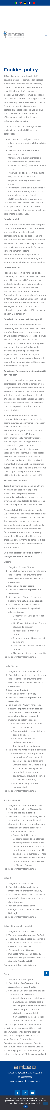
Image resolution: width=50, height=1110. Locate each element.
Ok (26, 1106)
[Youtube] (32, 1093)
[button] (46, 34)
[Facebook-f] (17, 1093)
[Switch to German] (25, 3)
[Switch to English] (20, 3)
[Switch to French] (29, 3)
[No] (45, 1103)
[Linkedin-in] (25, 1093)
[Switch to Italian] (16, 3)
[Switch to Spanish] (34, 3)
